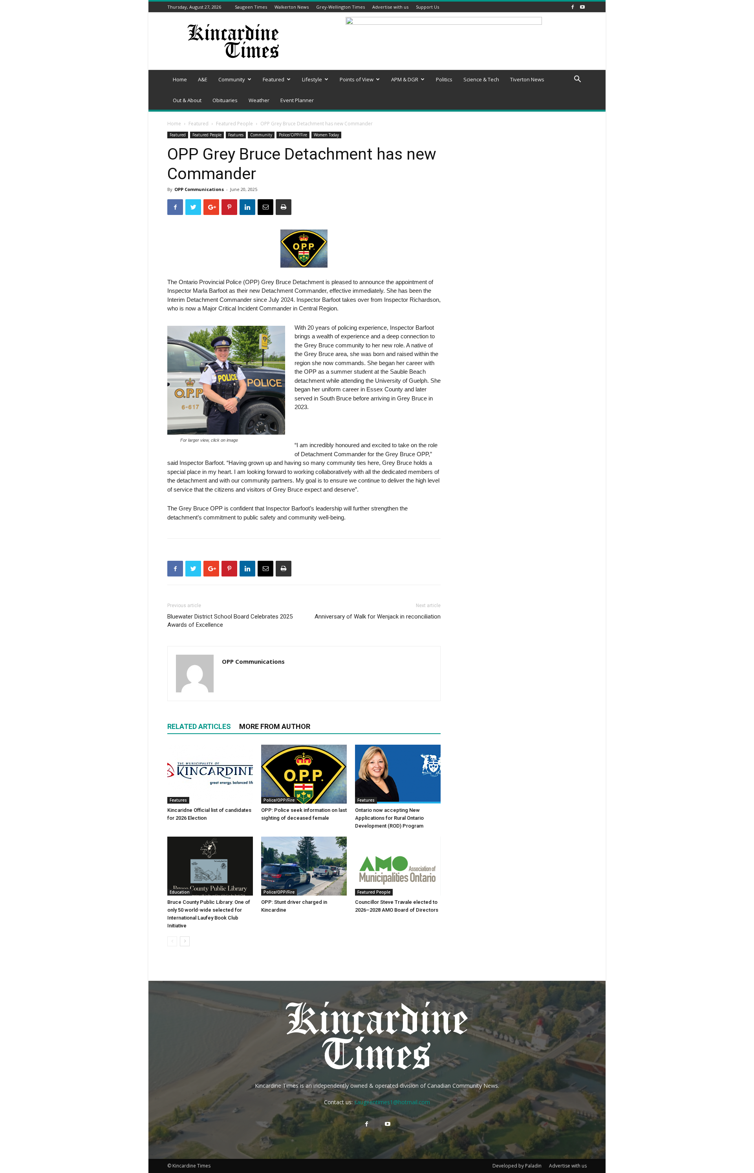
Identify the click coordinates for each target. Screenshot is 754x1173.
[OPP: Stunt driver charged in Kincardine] (304, 866)
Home (180, 79)
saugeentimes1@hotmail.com (392, 1102)
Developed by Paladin (517, 1165)
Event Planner (297, 100)
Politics (444, 79)
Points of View (356, 79)
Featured (273, 79)
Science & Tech (481, 79)
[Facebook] (572, 7)
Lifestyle (312, 79)
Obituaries (225, 100)
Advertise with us (390, 7)
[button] (577, 80)
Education (180, 892)
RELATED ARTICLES (199, 726)
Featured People (234, 123)
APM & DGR (404, 79)
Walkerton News (292, 7)
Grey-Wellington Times (340, 7)
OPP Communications (199, 189)
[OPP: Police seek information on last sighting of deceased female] (304, 774)
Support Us (427, 7)
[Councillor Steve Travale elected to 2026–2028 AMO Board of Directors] (398, 866)
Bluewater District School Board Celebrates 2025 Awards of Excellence (230, 620)
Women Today (326, 135)
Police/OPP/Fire (293, 135)
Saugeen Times (251, 7)
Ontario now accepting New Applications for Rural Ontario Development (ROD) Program (389, 818)
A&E (202, 79)
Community (231, 79)
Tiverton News (527, 79)
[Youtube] (582, 7)
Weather (259, 100)
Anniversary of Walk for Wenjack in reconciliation (378, 616)
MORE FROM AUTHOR (274, 726)
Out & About (187, 100)
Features (235, 135)
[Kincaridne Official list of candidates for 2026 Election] (210, 774)
